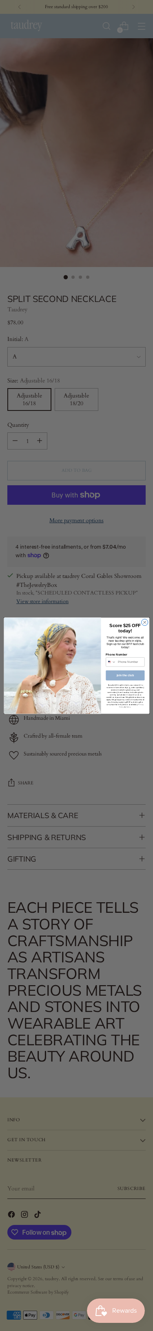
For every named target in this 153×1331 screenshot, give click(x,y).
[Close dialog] (144, 622)
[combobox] (110, 661)
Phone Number (116, 654)
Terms (128, 707)
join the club (125, 675)
